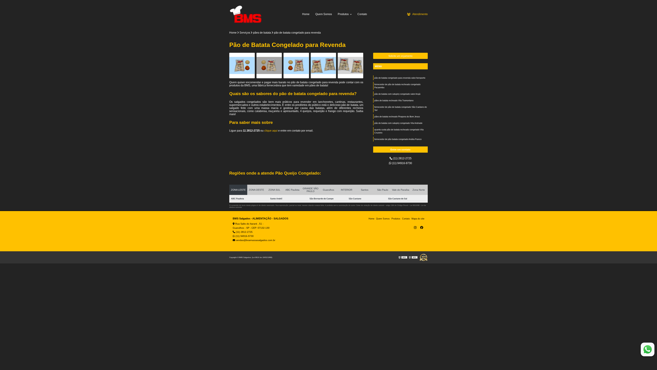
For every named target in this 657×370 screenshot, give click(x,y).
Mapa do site (417, 218)
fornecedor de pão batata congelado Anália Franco (398, 139)
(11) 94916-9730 (401, 163)
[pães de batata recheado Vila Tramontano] (323, 65)
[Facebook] (421, 227)
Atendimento (420, 14)
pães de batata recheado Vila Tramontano (394, 100)
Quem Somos (323, 14)
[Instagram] (415, 227)
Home (306, 14)
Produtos (343, 14)
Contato (362, 14)
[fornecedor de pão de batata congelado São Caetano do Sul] (350, 65)
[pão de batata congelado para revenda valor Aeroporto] (242, 65)
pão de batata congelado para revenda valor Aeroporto (399, 78)
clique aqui (271, 130)
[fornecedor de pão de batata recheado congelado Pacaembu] (269, 65)
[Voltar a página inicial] (245, 14)
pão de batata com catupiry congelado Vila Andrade (398, 123)
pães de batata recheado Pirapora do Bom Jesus (397, 116)
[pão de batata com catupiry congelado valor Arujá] (296, 65)
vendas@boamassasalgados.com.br (255, 240)
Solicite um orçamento (400, 55)
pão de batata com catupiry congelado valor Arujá (397, 94)
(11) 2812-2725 (401, 158)
